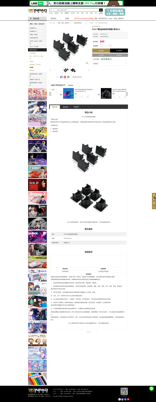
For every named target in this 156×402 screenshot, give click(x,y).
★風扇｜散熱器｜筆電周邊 (36, 42)
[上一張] (50, 70)
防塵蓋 (31, 67)
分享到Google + (65, 77)
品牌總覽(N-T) (33, 31)
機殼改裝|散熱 (33, 50)
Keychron (73, 13)
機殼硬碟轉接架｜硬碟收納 (36, 84)
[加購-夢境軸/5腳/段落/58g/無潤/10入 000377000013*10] (62, 93)
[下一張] (88, 70)
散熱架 (31, 61)
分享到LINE (68, 77)
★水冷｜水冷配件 (34, 46)
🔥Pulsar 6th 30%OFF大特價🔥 (84, 18)
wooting (51, 13)
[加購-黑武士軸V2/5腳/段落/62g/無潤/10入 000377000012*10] (99, 93)
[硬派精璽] (37, 10)
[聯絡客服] (154, 203)
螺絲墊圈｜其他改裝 (35, 64)
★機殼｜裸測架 (34, 34)
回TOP (88, 332)
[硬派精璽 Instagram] (122, 399)
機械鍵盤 (67, 13)
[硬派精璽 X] (119, 399)
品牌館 (67, 18)
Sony (96, 13)
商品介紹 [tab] (54, 107)
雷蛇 (78, 13)
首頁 (54, 23)
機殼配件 (32, 70)
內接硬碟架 (33, 53)
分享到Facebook (61, 77)
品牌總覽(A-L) (33, 28)
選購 (54, 94)
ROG (62, 13)
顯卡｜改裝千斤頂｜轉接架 (36, 57)
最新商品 (53, 18)
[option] (69, 45)
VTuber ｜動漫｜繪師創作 (116, 18)
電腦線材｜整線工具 (35, 79)
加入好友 (151, 388)
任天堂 (91, 13)
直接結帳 (101, 50)
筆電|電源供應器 (34, 37)
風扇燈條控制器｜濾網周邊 (36, 75)
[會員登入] (154, 195)
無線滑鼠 (57, 13)
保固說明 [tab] (76, 107)
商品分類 (36, 18)
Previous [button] (28, 3)
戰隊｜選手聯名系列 (101, 18)
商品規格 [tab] (65, 107)
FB (92, 317)
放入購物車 (119, 50)
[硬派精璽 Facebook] (125, 399)
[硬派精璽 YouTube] (128, 399)
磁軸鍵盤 (101, 13)
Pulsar (82, 13)
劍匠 (87, 13)
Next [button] (124, 3)
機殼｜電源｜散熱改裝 (37, 24)
